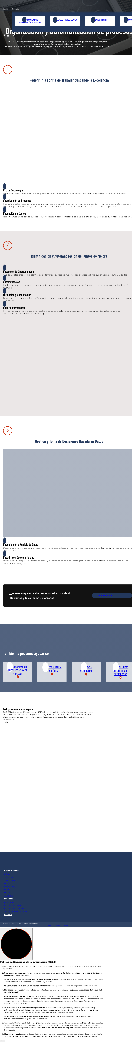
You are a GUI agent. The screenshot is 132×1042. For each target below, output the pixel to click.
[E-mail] (69, 917)
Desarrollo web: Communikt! (58, 925)
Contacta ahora (103, 595)
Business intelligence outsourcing (121, 671)
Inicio (5, 9)
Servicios (15, 9)
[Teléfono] (25, 917)
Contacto (8, 914)
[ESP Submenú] (8, 36)
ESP (5, 35)
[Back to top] (16, 944)
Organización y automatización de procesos (18, 670)
